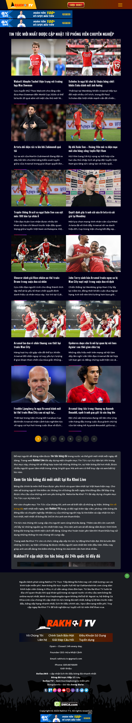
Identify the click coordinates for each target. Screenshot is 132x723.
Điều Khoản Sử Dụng (92, 635)
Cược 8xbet (76, 5)
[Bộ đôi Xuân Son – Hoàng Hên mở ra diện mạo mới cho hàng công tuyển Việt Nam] (93, 122)
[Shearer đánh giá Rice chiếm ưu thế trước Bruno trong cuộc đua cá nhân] (38, 253)
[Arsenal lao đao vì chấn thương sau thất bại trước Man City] (38, 319)
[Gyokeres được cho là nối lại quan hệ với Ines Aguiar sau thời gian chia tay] (93, 319)
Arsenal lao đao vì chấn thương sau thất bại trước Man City (37, 345)
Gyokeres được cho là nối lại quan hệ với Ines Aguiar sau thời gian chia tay (93, 345)
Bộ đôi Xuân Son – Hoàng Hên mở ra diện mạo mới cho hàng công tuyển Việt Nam (93, 149)
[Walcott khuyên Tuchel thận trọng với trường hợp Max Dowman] (38, 57)
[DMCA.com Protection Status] (66, 703)
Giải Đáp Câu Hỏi (63, 640)
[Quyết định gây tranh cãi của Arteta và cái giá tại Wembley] (93, 188)
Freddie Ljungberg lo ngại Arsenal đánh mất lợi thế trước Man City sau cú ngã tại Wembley (37, 410)
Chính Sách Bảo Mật (61, 635)
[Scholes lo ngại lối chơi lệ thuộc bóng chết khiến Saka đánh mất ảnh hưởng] (93, 57)
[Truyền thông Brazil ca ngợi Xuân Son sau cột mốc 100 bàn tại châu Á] (38, 188)
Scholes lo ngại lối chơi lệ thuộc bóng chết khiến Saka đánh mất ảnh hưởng (91, 83)
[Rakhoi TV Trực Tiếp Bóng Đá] (22, 4)
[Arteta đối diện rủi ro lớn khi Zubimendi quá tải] (38, 122)
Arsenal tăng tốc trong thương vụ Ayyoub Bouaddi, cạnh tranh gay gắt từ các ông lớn (92, 410)
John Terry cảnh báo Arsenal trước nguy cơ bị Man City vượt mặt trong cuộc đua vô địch (93, 280)
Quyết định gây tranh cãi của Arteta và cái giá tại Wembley (92, 214)
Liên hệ (42, 640)
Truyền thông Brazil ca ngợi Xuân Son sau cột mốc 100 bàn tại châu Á (38, 214)
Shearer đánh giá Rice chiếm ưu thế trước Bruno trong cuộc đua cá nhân (36, 280)
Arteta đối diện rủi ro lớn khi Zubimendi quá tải (37, 149)
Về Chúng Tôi (34, 635)
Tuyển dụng (86, 640)
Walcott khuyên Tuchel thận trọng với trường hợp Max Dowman (38, 83)
